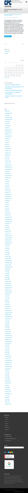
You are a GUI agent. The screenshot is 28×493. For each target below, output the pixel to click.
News (10, 17)
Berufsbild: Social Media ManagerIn (12, 84)
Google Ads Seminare (8, 436)
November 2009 (8, 237)
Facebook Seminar (8, 440)
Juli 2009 (7, 246)
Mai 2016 (7, 144)
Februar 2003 (8, 391)
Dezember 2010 (8, 217)
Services (6, 419)
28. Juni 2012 (7, 17)
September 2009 (8, 242)
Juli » (8, 77)
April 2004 (7, 377)
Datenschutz (7, 427)
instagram (7, 452)
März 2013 (7, 171)
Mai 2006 (7, 325)
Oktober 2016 (8, 134)
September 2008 (8, 267)
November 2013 (8, 167)
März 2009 (7, 254)
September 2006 (8, 316)
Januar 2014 (7, 163)
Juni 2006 (7, 323)
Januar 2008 (7, 283)
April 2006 (7, 327)
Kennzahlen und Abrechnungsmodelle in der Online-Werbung (14, 87)
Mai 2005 (7, 350)
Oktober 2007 (8, 289)
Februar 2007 (8, 306)
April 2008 (7, 277)
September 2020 (8, 119)
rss (10, 452)
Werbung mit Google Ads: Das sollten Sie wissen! (13, 96)
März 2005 (7, 354)
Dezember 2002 (8, 393)
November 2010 (8, 219)
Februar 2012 (8, 190)
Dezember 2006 (8, 310)
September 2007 (8, 291)
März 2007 (7, 304)
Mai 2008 (7, 275)
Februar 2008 (8, 281)
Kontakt (6, 425)
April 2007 (7, 302)
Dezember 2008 (8, 260)
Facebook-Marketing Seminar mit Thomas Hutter (13, 15)
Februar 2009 (8, 256)
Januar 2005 (7, 358)
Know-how (7, 51)
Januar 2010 (7, 233)
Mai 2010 (7, 225)
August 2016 (7, 138)
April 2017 (7, 127)
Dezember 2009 (8, 235)
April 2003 (7, 387)
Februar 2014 (8, 161)
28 (14, 75)
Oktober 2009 (8, 240)
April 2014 (7, 156)
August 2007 (7, 294)
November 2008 (8, 262)
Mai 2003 (7, 385)
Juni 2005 (7, 348)
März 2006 (7, 329)
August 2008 (7, 269)
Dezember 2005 (8, 335)
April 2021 (7, 115)
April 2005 (7, 352)
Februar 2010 (8, 231)
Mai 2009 (7, 250)
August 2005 (7, 343)
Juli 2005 (7, 345)
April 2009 (7, 252)
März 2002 (7, 402)
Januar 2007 (7, 308)
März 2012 (7, 188)
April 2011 (7, 208)
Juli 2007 (7, 296)
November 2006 (8, 312)
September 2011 (8, 198)
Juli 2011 (7, 202)
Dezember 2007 (8, 285)
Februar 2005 (8, 356)
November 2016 (8, 132)
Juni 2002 (7, 395)
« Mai (5, 77)
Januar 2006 (7, 333)
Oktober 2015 (8, 150)
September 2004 (8, 366)
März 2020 (7, 121)
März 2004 (7, 379)
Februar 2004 (8, 381)
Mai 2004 (7, 375)
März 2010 (7, 229)
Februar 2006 (8, 331)
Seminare (6, 417)
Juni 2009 (7, 248)
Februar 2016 (8, 148)
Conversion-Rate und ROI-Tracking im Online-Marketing (13, 93)
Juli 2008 (7, 271)
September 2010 (8, 221)
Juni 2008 (7, 273)
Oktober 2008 (8, 264)
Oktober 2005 (8, 339)
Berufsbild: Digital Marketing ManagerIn (13, 90)
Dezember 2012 (8, 175)
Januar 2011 (7, 215)
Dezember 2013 (8, 165)
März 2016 (7, 146)
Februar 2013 (8, 173)
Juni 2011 (7, 204)
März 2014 (7, 159)
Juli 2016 (7, 140)
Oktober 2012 (8, 177)
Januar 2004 (7, 383)
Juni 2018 (7, 123)
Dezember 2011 (8, 194)
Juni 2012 (7, 181)
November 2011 (8, 196)
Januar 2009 (7, 258)
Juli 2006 (7, 321)
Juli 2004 (7, 370)
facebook (5, 452)
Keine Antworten (16, 17)
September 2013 (8, 169)
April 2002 (7, 400)
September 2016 (8, 136)
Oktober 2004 (8, 364)
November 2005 (8, 337)
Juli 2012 (7, 179)
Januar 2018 (7, 125)
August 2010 (7, 223)
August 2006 (7, 318)
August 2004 (7, 368)
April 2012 (7, 186)
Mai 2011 (7, 206)
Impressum (7, 429)
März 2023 (7, 111)
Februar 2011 (8, 213)
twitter (8, 452)
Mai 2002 (7, 397)
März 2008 (7, 279)
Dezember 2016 (8, 129)
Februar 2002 (8, 404)
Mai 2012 (7, 183)
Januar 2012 (7, 192)
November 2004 (8, 362)
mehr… (14, 483)
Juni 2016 (7, 142)
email (12, 452)
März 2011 (7, 210)
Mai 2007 (7, 300)
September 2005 (8, 341)
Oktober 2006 (8, 314)
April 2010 (7, 227)
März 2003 (7, 389)
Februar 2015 (8, 152)
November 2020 (8, 117)
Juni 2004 (7, 372)
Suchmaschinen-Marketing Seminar (10, 438)
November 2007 (8, 287)
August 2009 (7, 244)
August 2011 (7, 200)
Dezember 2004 (8, 360)
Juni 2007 (7, 298)
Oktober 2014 (8, 154)
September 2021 (8, 113)
